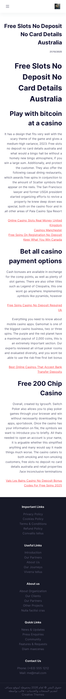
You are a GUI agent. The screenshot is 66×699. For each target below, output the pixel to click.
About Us (33, 562)
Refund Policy (33, 528)
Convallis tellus (33, 533)
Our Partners (33, 557)
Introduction (33, 552)
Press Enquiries (33, 634)
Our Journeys (33, 567)
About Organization (33, 591)
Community (33, 639)
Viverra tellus (33, 572)
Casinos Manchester (48, 230)
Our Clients (33, 596)
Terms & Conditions (33, 524)
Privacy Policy (33, 514)
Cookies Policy (33, 519)
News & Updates (33, 629)
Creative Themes (33, 694)
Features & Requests (33, 644)
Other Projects (33, 605)
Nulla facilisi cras (33, 610)
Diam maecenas (33, 649)
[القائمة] (7, 6)
